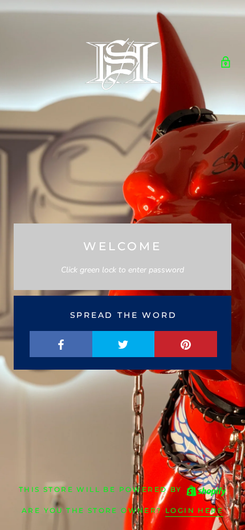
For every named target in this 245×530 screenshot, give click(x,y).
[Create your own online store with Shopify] (205, 489)
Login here (194, 510)
